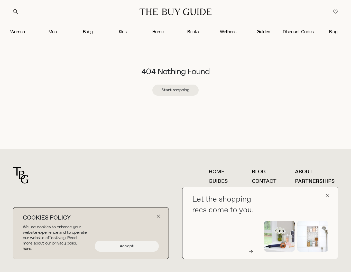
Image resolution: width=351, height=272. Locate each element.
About (304, 171)
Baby (88, 32)
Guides (263, 32)
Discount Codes (298, 32)
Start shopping (175, 90)
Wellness (228, 32)
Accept (127, 246)
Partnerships (315, 181)
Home (158, 32)
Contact (264, 181)
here (27, 249)
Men (53, 32)
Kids (123, 32)
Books (193, 32)
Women (17, 32)
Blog (333, 32)
